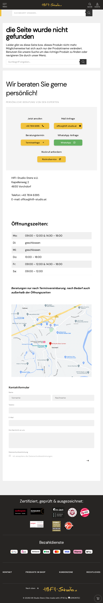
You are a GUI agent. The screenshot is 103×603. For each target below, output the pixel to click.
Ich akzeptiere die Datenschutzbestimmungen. (33, 456)
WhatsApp (66, 142)
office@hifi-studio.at (67, 126)
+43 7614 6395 (33, 126)
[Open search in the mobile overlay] (52, 13)
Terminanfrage (33, 142)
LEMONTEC (75, 598)
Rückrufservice (49, 159)
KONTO (97, 7)
